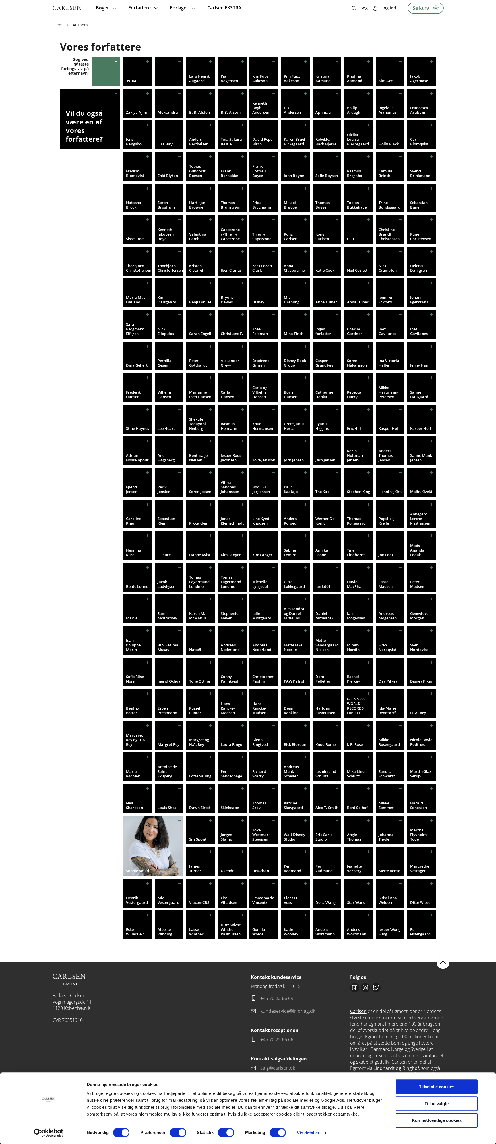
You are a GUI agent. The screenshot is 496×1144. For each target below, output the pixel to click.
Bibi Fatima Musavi (168, 647)
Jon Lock (386, 554)
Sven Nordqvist (387, 647)
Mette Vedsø (389, 870)
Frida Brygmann (261, 205)
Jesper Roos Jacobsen (231, 458)
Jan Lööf (322, 586)
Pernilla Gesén (165, 363)
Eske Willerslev (135, 932)
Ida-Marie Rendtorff (387, 710)
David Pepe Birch (262, 142)
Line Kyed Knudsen (260, 521)
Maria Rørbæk (133, 774)
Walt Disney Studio (294, 837)
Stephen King (358, 491)
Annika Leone (321, 552)
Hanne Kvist (199, 554)
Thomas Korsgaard (356, 521)
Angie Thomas (354, 837)
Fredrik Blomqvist (135, 173)
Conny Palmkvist (229, 679)
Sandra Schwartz (387, 774)
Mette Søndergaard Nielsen (327, 645)
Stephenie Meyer (229, 616)
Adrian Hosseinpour (137, 458)
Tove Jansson (263, 460)
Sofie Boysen (326, 175)
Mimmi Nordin (353, 647)
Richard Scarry (259, 774)
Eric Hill (354, 428)
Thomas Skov (259, 805)
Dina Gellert (137, 365)
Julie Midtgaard (261, 616)
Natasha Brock (133, 205)
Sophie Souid (137, 870)
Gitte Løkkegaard (294, 584)
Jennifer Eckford (386, 300)
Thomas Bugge (322, 205)
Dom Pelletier (322, 679)
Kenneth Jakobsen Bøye (166, 234)
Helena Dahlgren (418, 268)
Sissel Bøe (135, 238)
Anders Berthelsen (198, 142)
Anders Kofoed (290, 521)
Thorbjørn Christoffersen (138, 268)
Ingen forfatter (323, 331)
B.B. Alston (231, 112)
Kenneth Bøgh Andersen (260, 108)
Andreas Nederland (230, 647)
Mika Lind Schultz (356, 774)
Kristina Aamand (323, 78)
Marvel (132, 618)
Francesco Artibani (419, 110)
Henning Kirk (390, 491)
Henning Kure (133, 552)
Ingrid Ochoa (169, 681)
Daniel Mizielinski (324, 616)
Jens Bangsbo (134, 142)
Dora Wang (325, 902)
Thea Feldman (260, 331)
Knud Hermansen (262, 426)
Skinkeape (230, 807)
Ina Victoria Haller (389, 363)
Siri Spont (197, 839)
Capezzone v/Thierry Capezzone (230, 234)
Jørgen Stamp (226, 837)
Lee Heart (166, 428)
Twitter (376, 987)
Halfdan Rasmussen (325, 710)
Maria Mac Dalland (135, 300)
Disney (258, 302)
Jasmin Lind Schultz (325, 774)
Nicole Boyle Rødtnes (421, 742)
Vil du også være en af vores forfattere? (84, 126)
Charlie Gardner (354, 331)
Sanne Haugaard (419, 394)
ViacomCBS (199, 902)
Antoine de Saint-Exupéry (167, 771)
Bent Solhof (357, 807)
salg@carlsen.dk (278, 1068)
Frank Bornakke (229, 173)
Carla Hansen (227, 394)
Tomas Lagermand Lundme (199, 582)
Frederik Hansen (133, 394)
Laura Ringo (231, 744)
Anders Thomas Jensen (386, 455)
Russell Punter (195, 710)
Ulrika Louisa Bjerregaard (358, 139)
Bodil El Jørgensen (261, 489)
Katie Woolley (291, 932)
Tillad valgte (437, 1103)
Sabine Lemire (290, 552)
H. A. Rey (418, 712)
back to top (443, 962)
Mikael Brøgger (291, 205)
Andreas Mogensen (388, 616)
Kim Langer (231, 554)
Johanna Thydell (386, 837)
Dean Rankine (291, 710)
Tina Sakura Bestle (231, 142)
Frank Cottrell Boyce (259, 171)
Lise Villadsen (229, 900)
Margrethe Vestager (419, 868)
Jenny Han (419, 365)
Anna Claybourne (294, 268)
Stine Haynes (137, 428)
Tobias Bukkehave (357, 205)
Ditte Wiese (420, 902)
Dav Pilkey (388, 681)
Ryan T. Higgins (322, 426)
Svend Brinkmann (420, 173)
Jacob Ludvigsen (166, 584)
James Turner (195, 868)
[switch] (178, 1132)
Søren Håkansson (357, 363)
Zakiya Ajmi (136, 112)
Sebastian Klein (166, 521)
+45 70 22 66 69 (276, 998)
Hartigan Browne (197, 205)
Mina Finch (293, 333)
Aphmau (323, 112)
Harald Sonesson (418, 805)
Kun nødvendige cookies (437, 1120)
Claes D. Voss (291, 900)
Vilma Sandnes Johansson (230, 487)
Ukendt (227, 870)
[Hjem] (67, 8)
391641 (132, 80)
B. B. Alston (199, 112)
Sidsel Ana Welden (388, 900)
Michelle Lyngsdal (260, 584)
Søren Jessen (200, 491)
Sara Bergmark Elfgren (135, 329)
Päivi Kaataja (291, 489)
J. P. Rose (355, 744)
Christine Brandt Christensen (389, 234)
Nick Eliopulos (166, 331)
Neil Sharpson (134, 805)
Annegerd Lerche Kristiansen (420, 518)
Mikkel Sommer (386, 805)
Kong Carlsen (290, 236)
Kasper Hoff (389, 428)
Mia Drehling (291, 300)
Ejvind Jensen (131, 489)
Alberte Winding (165, 932)
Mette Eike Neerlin (293, 647)
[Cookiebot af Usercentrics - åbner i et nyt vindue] (49, 1132)
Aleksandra (168, 112)
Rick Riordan (295, 744)
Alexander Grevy (230, 363)
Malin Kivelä (421, 491)
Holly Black (389, 144)
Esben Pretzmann (167, 710)
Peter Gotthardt (198, 363)
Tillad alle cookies (436, 1086)
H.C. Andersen (292, 110)
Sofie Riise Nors (135, 679)
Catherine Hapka (324, 394)
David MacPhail (355, 584)
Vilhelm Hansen (164, 394)
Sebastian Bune (419, 205)
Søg (364, 8)
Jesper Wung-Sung (390, 932)
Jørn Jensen (294, 460)
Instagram (365, 987)
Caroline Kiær (133, 521)
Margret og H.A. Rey (199, 742)
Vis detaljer (308, 1132)
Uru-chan (260, 870)
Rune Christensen (420, 236)
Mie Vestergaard (168, 900)
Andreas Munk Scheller (291, 771)
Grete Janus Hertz (294, 426)
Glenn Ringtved (260, 742)
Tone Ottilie (199, 681)
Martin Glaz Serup (420, 774)
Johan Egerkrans (419, 300)
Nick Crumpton (388, 268)
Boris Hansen (290, 394)
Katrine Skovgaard (293, 805)
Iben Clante (231, 270)
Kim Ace (386, 80)
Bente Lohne (137, 586)
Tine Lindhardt (356, 552)
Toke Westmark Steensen (261, 834)
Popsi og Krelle (386, 521)
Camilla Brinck (385, 173)
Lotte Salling (200, 776)
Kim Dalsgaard (167, 300)
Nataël (195, 649)
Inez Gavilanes (387, 331)
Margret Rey (168, 744)
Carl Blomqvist (419, 142)
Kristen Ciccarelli (197, 268)
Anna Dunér (326, 302)
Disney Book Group (295, 363)
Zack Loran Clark (262, 268)
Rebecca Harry (354, 394)
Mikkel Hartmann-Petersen (388, 392)
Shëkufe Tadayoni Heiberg (197, 424)
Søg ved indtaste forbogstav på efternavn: (75, 66)
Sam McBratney (167, 616)
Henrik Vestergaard (137, 900)
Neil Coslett (357, 270)
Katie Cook (324, 270)
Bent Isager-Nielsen (199, 458)
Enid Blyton (168, 175)
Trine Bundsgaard (389, 205)
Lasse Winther (196, 932)
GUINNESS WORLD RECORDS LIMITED (356, 705)
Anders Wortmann (325, 932)
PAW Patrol (294, 681)
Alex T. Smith (326, 807)
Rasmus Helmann (229, 426)
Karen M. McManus (197, 616)
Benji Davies (200, 302)
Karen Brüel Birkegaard (294, 142)
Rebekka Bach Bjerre (325, 142)
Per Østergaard (420, 932)
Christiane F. (232, 333)
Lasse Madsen (386, 584)
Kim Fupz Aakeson (260, 78)
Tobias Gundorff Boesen (197, 171)
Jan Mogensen (356, 616)
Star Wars (356, 902)
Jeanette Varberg (354, 868)
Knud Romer (326, 744)
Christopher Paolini (263, 679)
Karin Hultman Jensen (355, 455)
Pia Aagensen (229, 78)
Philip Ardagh (353, 110)
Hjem (58, 25)
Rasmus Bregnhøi (355, 173)
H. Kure (164, 554)
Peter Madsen (417, 584)
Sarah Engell (200, 333)
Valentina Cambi (197, 236)
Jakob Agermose (419, 78)
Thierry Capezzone (261, 236)
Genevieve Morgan (419, 616)
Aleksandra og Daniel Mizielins (294, 613)
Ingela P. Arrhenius (387, 110)
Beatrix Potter (132, 710)
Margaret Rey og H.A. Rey (136, 740)
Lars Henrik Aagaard (199, 78)
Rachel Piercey (353, 679)
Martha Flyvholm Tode (418, 834)
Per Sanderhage (231, 774)
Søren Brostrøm (166, 205)
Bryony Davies (227, 300)
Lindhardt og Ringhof (396, 1068)
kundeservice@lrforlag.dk (287, 1011)
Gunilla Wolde (258, 932)
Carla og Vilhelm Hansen (259, 392)
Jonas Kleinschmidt (232, 521)
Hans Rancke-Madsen (228, 708)
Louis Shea (167, 807)
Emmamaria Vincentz (263, 900)
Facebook (354, 987)
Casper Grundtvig (324, 363)
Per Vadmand (292, 868)
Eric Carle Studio (323, 837)
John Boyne (294, 175)
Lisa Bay (165, 144)
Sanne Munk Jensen (421, 458)
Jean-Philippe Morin (133, 645)
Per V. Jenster (164, 489)
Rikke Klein (198, 523)
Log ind (388, 8)
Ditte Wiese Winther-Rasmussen (231, 929)
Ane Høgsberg (166, 458)
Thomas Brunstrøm (230, 205)
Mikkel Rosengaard (389, 742)
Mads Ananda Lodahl (417, 550)
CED (350, 238)
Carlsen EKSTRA (224, 8)
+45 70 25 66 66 (276, 1039)
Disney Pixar (421, 681)
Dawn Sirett (199, 807)
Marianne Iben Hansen (200, 394)
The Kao (322, 491)
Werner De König (324, 521)
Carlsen (358, 1011)
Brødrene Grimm (260, 363)
